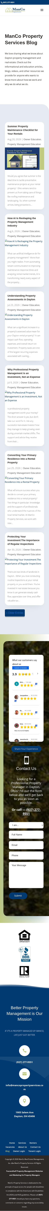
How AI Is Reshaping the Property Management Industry (21, 222)
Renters (33, 1143)
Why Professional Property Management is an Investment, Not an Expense (23, 373)
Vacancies (10, 1147)
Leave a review (20, 668)
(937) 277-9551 (8, 2)
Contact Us (35, 1147)
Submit (18, 895)
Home (12, 1143)
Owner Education (32, 139)
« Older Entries (14, 613)
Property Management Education (24, 144)
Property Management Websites (30, 1171)
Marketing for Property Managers (26, 1175)
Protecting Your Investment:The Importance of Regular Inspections (23, 540)
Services (22, 1143)
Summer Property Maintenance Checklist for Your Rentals (22, 130)
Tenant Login (34, 1151)
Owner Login (19, 1151)
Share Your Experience (26, 748)
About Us (22, 1147)
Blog (7, 1151)
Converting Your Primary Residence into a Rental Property (21, 459)
